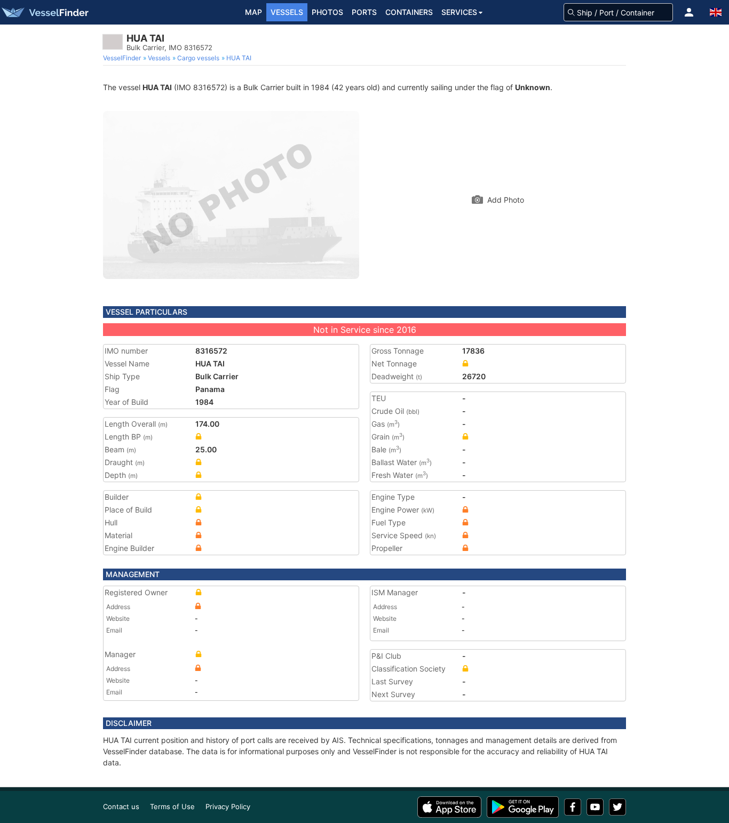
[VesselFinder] (44, 12)
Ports (364, 12)
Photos (327, 12)
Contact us (121, 806)
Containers (409, 12)
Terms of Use (172, 806)
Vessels (287, 12)
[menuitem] (123, 58)
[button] (689, 12)
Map (253, 12)
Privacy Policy (227, 806)
